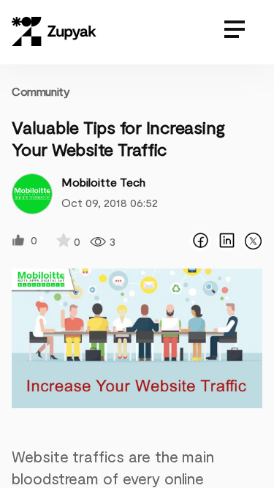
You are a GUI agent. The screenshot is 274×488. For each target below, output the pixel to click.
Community (40, 91)
